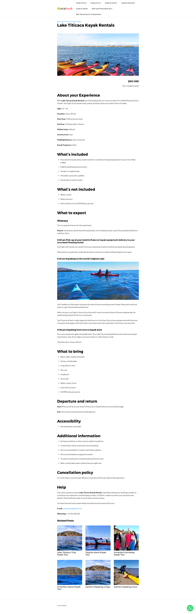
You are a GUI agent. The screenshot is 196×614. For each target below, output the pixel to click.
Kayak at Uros (96, 3)
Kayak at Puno (81, 3)
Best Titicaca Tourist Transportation (88, 14)
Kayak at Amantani (128, 3)
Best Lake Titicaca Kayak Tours (69, 21)
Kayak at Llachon (111, 3)
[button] (190, 608)
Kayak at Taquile (82, 8)
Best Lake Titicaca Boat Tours (102, 8)
